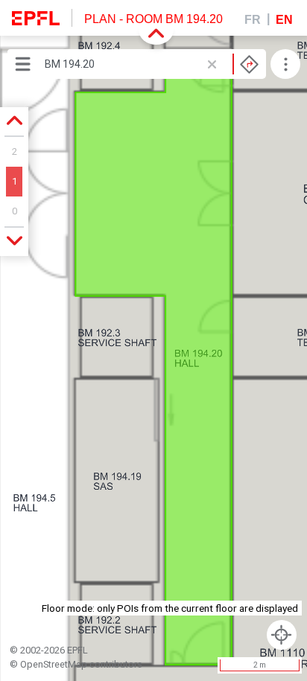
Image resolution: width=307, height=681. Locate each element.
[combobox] (152, 64)
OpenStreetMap (53, 664)
